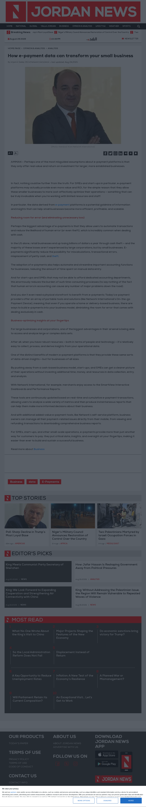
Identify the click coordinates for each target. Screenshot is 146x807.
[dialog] (73, 796)
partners (13, 792)
